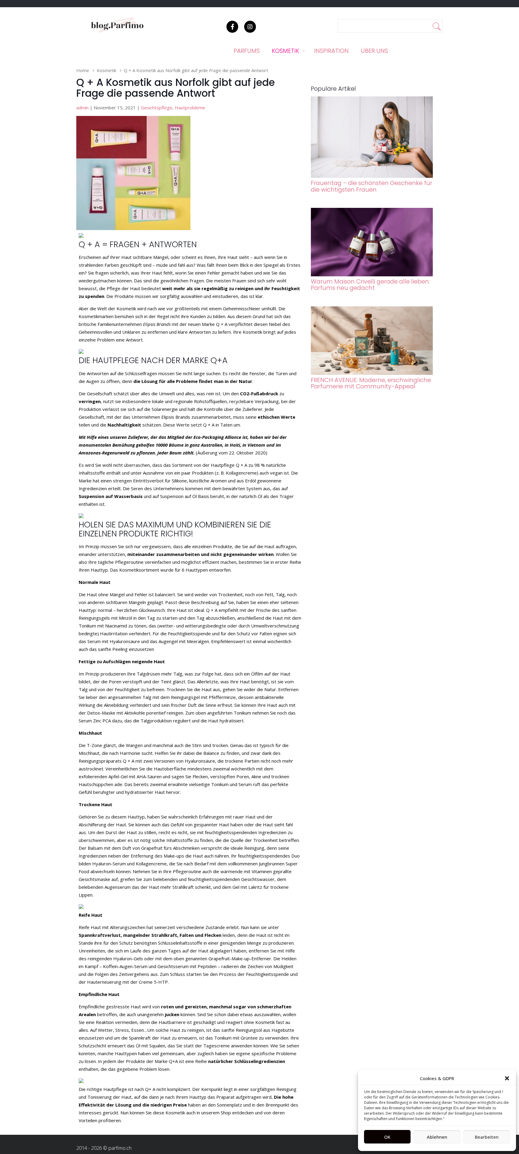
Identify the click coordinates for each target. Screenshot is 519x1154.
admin (82, 108)
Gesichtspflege (156, 108)
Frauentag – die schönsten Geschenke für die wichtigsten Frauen (371, 186)
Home (82, 70)
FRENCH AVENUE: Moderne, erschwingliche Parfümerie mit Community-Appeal (371, 383)
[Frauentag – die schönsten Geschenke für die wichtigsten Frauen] (372, 176)
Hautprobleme (190, 108)
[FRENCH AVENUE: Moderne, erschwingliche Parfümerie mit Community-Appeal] (372, 373)
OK (387, 1137)
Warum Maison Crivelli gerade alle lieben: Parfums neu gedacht (370, 285)
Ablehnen (437, 1137)
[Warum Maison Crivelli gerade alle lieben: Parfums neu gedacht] (372, 275)
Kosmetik (106, 70)
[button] (507, 1078)
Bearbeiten (487, 1137)
